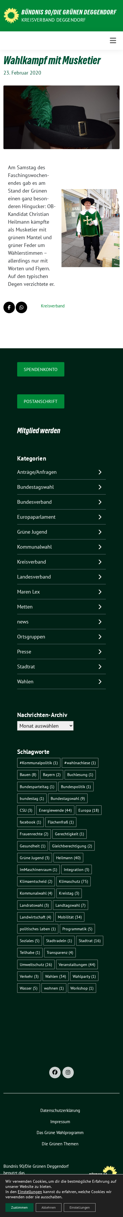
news (23, 621)
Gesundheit (32, 846)
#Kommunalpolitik (39, 762)
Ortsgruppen (31, 636)
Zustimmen (19, 1207)
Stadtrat (26, 666)
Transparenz (60, 952)
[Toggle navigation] (113, 40)
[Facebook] (55, 1072)
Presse (24, 651)
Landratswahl (34, 905)
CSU (26, 810)
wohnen (54, 988)
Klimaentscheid (36, 881)
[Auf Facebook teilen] (9, 307)
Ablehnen (48, 1207)
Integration (76, 869)
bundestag (32, 798)
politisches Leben (38, 928)
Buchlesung (80, 774)
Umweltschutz (36, 964)
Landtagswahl (70, 905)
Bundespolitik (76, 786)
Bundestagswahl (35, 487)
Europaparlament (36, 517)
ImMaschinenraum (38, 869)
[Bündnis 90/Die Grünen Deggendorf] (11, 15)
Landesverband (34, 576)
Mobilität (70, 917)
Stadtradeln (59, 940)
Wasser (28, 988)
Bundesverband (34, 502)
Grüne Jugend (32, 531)
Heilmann (68, 857)
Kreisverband (53, 306)
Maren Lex (28, 591)
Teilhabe (30, 952)
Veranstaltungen (77, 964)
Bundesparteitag (37, 786)
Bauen (28, 774)
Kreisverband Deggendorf (53, 20)
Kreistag (69, 893)
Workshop (82, 988)
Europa (88, 810)
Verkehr (29, 976)
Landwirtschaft (35, 917)
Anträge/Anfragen (37, 472)
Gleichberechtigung (72, 846)
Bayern (52, 774)
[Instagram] (68, 1072)
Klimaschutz (73, 881)
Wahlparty (84, 976)
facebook (30, 822)
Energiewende (55, 810)
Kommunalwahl (34, 546)
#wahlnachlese (80, 762)
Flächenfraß (61, 822)
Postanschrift (40, 401)
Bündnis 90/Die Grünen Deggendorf (68, 12)
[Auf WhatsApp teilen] (21, 307)
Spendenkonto (40, 369)
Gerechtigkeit (69, 833)
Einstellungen (30, 1191)
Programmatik (77, 928)
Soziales (29, 940)
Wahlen (25, 681)
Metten (25, 606)
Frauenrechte (34, 833)
